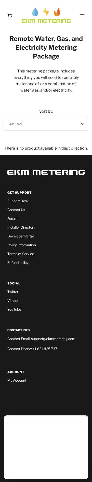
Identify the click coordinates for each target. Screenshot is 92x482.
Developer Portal (20, 236)
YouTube (14, 309)
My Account (16, 380)
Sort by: (46, 111)
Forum (12, 218)
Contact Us (16, 210)
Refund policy (17, 262)
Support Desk (18, 201)
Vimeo (12, 300)
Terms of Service (20, 254)
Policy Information (21, 245)
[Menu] (82, 9)
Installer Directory (21, 227)
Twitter (12, 292)
